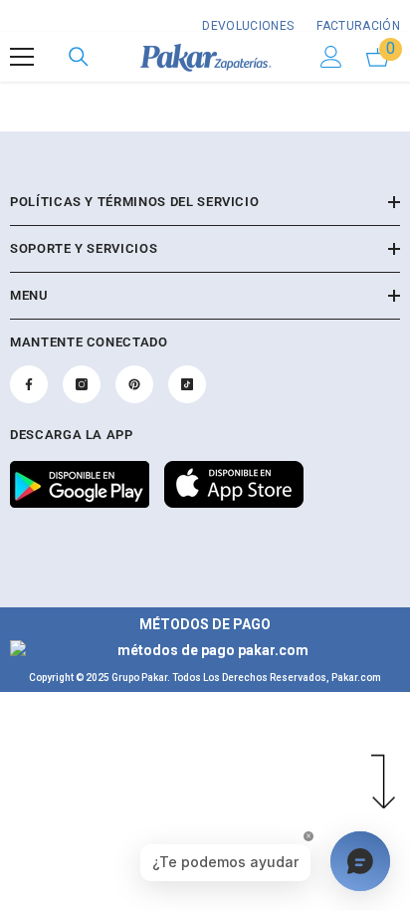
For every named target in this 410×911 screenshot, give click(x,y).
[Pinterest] (134, 384)
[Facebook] (29, 384)
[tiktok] (187, 384)
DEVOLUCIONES (248, 26)
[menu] (22, 57)
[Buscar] (79, 57)
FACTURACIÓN (356, 26)
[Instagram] (82, 384)
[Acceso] (331, 57)
